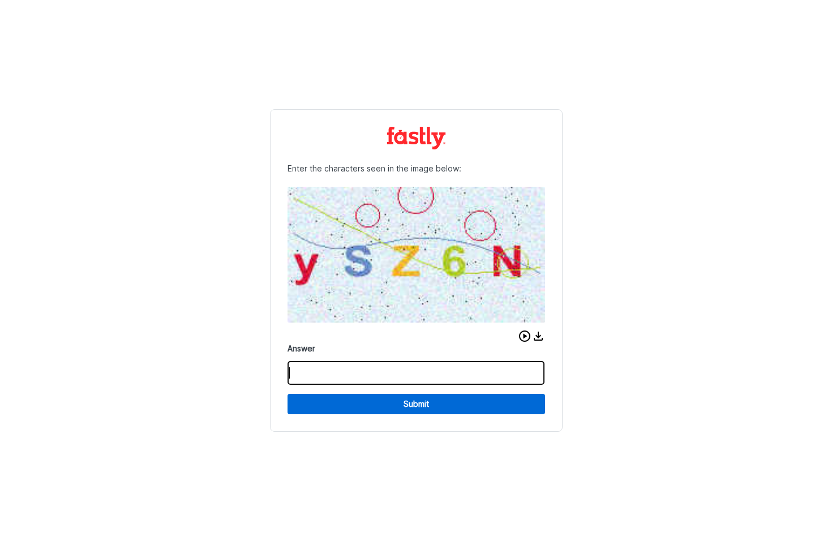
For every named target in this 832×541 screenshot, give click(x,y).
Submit (416, 404)
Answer (301, 348)
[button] (524, 336)
